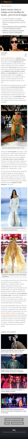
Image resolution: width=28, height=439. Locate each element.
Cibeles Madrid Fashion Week (14, 419)
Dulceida (17, 180)
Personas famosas (17, 423)
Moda (7, 423)
